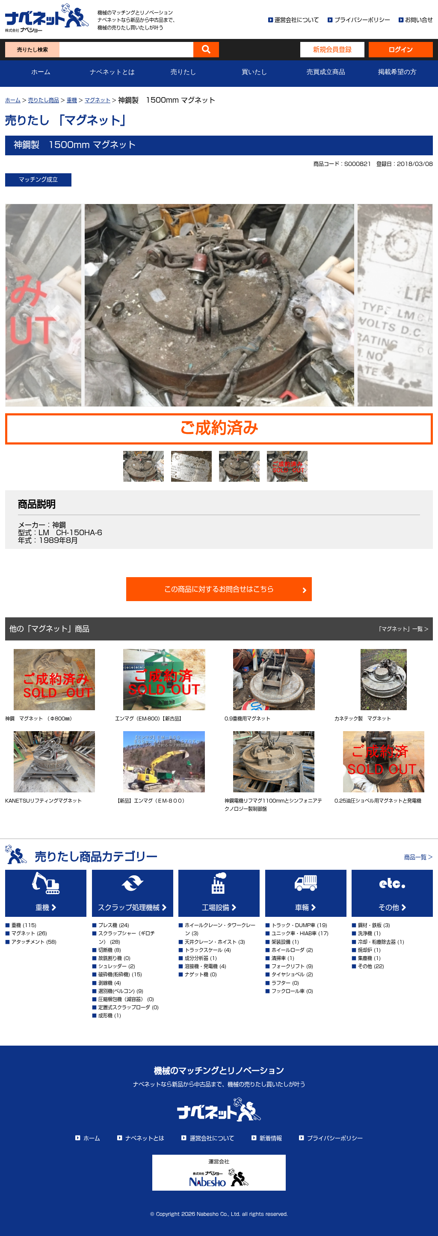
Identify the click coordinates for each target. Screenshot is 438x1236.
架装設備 (281, 942)
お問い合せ (419, 20)
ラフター (281, 983)
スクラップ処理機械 (130, 907)
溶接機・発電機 (201, 966)
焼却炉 (365, 950)
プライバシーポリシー (362, 20)
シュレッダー (112, 966)
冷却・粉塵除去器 (377, 942)
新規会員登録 (332, 49)
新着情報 (271, 1138)
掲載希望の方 (397, 71)
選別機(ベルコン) (116, 991)
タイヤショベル (288, 974)
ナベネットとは (112, 71)
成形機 (105, 1015)
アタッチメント (28, 942)
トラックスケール (203, 950)
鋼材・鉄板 (370, 925)
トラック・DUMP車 (293, 925)
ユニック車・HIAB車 (294, 933)
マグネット (97, 100)
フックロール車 (288, 991)
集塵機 (365, 958)
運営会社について (297, 20)
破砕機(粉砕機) (114, 974)
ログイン (401, 50)
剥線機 (105, 983)
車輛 (303, 907)
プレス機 (107, 925)
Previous (52, 305)
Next (385, 305)
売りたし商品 (43, 100)
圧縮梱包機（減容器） (121, 999)
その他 (390, 907)
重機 (72, 100)
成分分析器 (196, 958)
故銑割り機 (110, 958)
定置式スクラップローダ (124, 1007)
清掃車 (279, 958)
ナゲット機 (196, 974)
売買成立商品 (326, 71)
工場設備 (216, 907)
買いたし (254, 71)
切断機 (105, 950)
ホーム (40, 71)
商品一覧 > (418, 857)
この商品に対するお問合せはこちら (219, 589)
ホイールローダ (288, 950)
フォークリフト (288, 966)
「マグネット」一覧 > (402, 628)
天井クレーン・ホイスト (211, 942)
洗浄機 (365, 933)
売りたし (183, 71)
